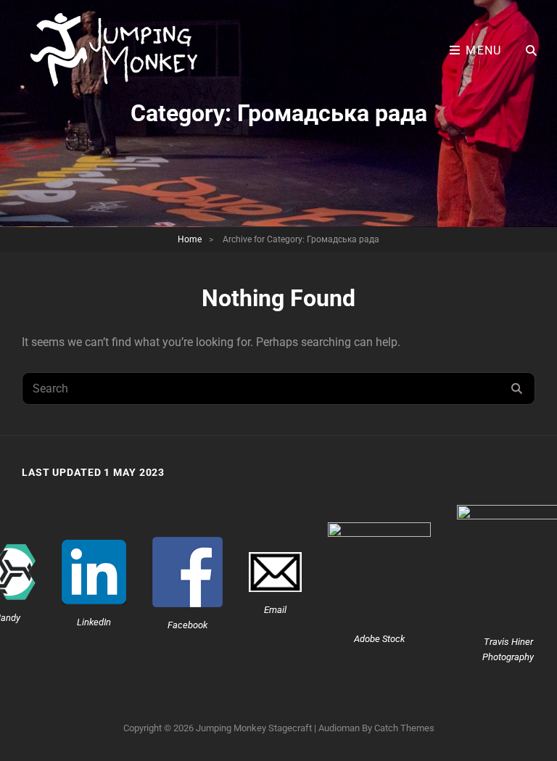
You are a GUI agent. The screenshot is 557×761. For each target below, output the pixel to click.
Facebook (187, 625)
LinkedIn (94, 622)
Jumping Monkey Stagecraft (254, 728)
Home (190, 239)
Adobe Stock (379, 638)
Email (275, 609)
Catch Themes (404, 728)
